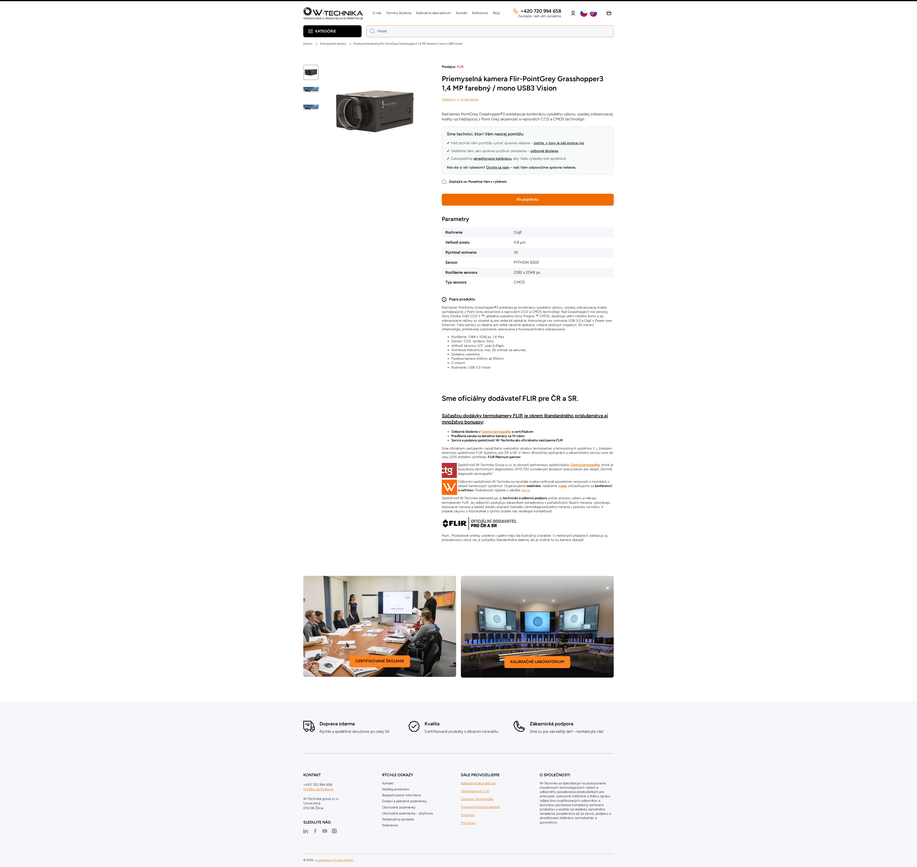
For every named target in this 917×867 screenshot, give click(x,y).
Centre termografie (496, 432)
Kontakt (388, 783)
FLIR (460, 67)
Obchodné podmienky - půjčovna (407, 813)
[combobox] (490, 31)
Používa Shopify (343, 860)
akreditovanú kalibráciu (493, 158)
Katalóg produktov (395, 789)
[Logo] (333, 13)
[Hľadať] (370, 31)
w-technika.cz (323, 860)
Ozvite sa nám (497, 167)
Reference (390, 825)
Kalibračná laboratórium (478, 783)
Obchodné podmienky (399, 807)
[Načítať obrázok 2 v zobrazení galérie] (311, 90)
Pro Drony (468, 823)
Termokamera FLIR (475, 791)
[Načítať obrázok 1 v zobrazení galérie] (311, 72)
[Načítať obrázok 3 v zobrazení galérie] (311, 107)
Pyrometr (468, 815)
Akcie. (526, 490)
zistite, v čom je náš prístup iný (559, 143)
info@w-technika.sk (318, 789)
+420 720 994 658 (541, 11)
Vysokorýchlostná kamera (480, 807)
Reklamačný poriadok (398, 819)
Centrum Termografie (477, 799)
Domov (307, 43)
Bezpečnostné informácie (401, 795)
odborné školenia (544, 151)
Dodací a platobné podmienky (404, 801)
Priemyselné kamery (333, 43)
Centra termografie (585, 465)
